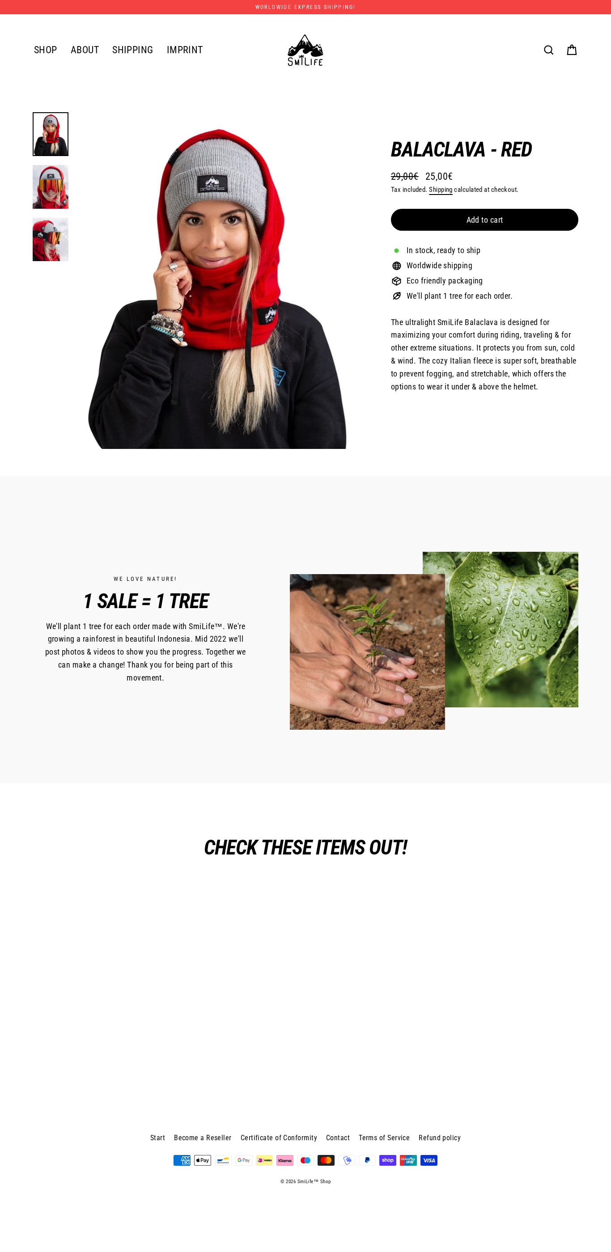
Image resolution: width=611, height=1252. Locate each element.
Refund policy (440, 1138)
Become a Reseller (203, 1138)
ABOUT (85, 49)
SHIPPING (132, 49)
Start (157, 1138)
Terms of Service (384, 1138)
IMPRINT (185, 49)
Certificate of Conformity (279, 1138)
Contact (338, 1138)
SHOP (45, 49)
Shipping (441, 190)
